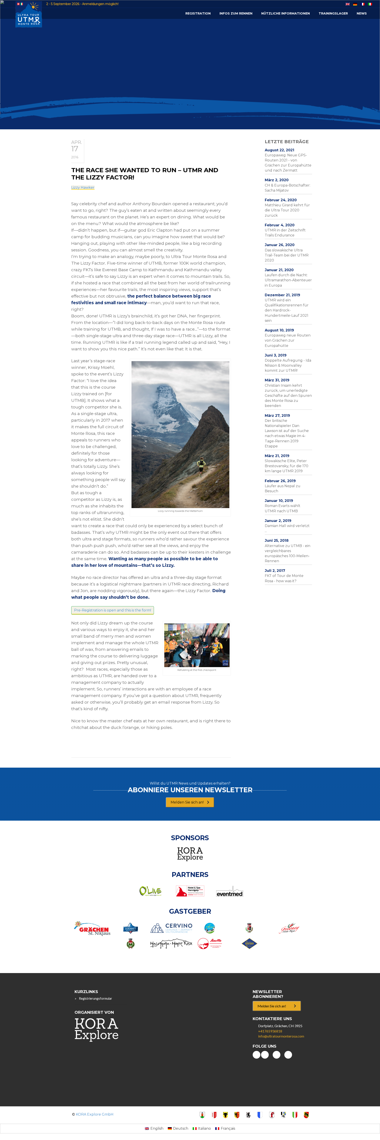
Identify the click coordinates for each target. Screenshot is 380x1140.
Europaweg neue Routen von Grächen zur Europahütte (288, 340)
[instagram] (288, 1055)
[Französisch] (362, 4)
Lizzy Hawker (83, 187)
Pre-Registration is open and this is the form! (112, 610)
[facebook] (265, 1055)
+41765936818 (270, 1031)
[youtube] (256, 1055)
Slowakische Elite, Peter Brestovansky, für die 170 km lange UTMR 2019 (286, 466)
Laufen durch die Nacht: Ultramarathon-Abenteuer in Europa (288, 280)
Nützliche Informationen (285, 13)
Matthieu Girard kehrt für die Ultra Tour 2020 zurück (287, 210)
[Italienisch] (370, 4)
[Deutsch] (355, 4)
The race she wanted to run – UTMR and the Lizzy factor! (144, 173)
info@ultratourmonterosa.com (281, 1036)
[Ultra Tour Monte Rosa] (28, 14)
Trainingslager (333, 13)
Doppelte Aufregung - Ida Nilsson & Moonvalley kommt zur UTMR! (288, 365)
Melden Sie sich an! (187, 802)
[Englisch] (347, 4)
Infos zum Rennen (235, 13)
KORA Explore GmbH (94, 1114)
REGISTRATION (198, 13)
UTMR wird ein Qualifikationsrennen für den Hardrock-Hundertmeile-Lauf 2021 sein (287, 310)
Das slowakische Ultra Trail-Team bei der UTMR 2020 (287, 255)
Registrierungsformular (95, 998)
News (362, 13)
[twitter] (276, 1055)
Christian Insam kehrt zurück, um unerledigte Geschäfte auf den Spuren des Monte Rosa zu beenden (288, 395)
